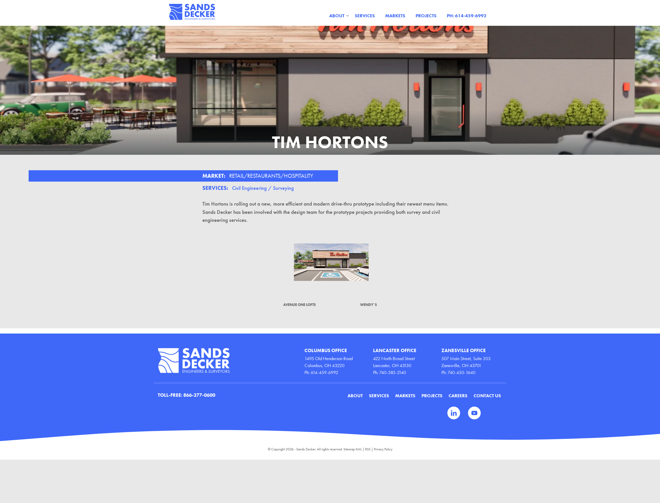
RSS (367, 449)
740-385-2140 (392, 372)
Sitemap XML (352, 449)
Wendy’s (368, 304)
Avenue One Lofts (299, 304)
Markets (395, 16)
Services (365, 16)
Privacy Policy (383, 449)
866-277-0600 (199, 395)
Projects (426, 16)
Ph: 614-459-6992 (466, 16)
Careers (458, 396)
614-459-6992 (324, 372)
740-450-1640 (461, 372)
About (336, 16)
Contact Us (487, 396)
